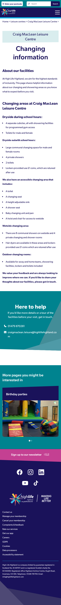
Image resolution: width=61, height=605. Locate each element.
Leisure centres (18, 21)
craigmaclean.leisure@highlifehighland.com (32, 334)
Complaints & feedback (13, 524)
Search (55, 4)
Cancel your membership (13, 520)
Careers (5, 537)
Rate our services (10, 529)
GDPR (5, 541)
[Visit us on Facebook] (20, 472)
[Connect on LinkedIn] (41, 472)
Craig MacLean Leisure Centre (42, 21)
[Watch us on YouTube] (25, 483)
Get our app (7, 533)
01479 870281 (16, 326)
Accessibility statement (12, 554)
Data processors (9, 550)
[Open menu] (57, 13)
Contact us (7, 512)
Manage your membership (14, 516)
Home (5, 21)
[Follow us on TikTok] (36, 483)
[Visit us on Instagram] (31, 472)
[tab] (29, 441)
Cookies (6, 546)
